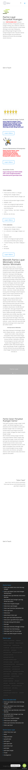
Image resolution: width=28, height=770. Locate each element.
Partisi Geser (7, 613)
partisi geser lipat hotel (8, 654)
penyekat (20, 673)
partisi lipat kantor (16, 666)
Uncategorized (7, 755)
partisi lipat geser (20, 664)
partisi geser (14, 650)
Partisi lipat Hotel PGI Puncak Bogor (12, 631)
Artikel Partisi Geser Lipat (10, 732)
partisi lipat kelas (7, 669)
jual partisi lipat (7, 739)
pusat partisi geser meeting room (10, 692)
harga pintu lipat (15, 645)
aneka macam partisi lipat (8, 640)
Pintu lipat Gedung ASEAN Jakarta (12, 622)
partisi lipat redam (7, 671)
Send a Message (18, 564)
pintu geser (17, 680)
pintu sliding (14, 688)
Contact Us (8, 94)
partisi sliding (14, 673)
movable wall (6, 647)
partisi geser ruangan (7, 662)
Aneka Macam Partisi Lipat (10, 615)
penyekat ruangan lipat (8, 680)
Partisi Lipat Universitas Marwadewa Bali (14, 608)
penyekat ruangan (15, 676)
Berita (5, 734)
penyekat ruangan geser (8, 678)
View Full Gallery (10, 456)
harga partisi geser (20, 643)
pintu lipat (5, 683)
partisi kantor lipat (8, 746)
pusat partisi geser (7, 690)
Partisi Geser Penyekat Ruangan (11, 603)
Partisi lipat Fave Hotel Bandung (11, 629)
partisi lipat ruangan (8, 750)
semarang (5, 695)
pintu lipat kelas (6, 685)
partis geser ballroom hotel (16, 647)
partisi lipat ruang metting (18, 671)
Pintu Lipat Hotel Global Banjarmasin (13, 617)
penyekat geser (6, 676)
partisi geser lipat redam (8, 657)
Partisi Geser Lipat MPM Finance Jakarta (13, 619)
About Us (7, 357)
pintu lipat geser (20, 683)
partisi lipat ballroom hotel (9, 664)
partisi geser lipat (7, 652)
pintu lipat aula (12, 683)
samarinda (21, 692)
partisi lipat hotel (7, 666)
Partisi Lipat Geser (8, 610)
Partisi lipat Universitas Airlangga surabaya (14, 626)
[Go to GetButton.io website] (24, 768)
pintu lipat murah (7, 688)
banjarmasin (11, 643)
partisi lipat (16, 662)
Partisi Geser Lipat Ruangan (10, 606)
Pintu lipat (6, 624)
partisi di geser (6, 650)
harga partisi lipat (7, 645)
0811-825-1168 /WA (12, 546)
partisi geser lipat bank (17, 652)
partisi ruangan (6, 673)
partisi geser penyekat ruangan (10, 659)
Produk (5, 752)
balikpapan (18, 640)
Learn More (8, 133)
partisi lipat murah (16, 669)
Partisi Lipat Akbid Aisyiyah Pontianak (13, 633)
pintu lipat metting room (17, 685)
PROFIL (6, 43)
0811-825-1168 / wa (12, 70)
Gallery (6, 91)
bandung (5, 643)
